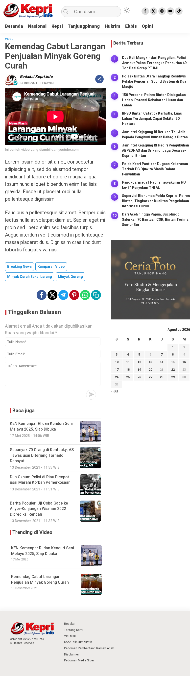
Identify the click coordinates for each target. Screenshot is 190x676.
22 (173, 369)
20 (150, 369)
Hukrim (112, 26)
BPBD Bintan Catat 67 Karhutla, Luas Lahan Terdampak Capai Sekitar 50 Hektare (152, 118)
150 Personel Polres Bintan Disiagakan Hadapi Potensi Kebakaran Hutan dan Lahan (154, 100)
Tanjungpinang (84, 26)
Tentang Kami (73, 630)
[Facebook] (145, 11)
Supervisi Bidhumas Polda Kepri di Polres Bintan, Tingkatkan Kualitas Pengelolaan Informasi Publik (156, 201)
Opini (147, 26)
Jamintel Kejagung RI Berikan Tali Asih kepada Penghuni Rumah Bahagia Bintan (155, 134)
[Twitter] (153, 11)
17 (117, 369)
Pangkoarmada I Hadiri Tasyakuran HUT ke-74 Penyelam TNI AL (155, 185)
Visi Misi (70, 636)
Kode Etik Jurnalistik (78, 642)
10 (117, 362)
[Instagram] (162, 11)
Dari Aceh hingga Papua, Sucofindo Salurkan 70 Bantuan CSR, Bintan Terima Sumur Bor (155, 219)
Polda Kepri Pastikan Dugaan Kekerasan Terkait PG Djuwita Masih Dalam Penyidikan (155, 169)
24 (117, 377)
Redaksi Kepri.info (36, 77)
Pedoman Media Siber (79, 660)
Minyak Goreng (70, 276)
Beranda (14, 26)
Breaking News (19, 266)
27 (150, 377)
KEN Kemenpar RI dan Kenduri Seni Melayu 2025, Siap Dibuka (42, 551)
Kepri (57, 26)
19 (139, 369)
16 (184, 362)
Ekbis (131, 26)
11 (128, 362)
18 (128, 369)
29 (173, 377)
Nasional (37, 26)
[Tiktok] (179, 11)
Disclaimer (71, 654)
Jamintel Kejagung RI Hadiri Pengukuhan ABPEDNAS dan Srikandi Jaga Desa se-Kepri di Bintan (155, 150)
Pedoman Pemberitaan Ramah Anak (89, 648)
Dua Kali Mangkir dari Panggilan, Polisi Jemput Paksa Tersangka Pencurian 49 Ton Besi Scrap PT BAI (154, 63)
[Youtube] (170, 11)
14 (161, 362)
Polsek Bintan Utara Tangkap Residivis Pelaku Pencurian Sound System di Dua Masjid (154, 81)
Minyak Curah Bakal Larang (29, 276)
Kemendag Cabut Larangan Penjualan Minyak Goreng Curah (40, 579)
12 (139, 362)
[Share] (99, 79)
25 (128, 377)
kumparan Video (51, 266)
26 (139, 377)
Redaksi (69, 624)
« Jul (114, 391)
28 (161, 377)
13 (150, 362)
